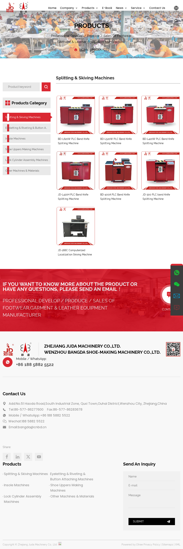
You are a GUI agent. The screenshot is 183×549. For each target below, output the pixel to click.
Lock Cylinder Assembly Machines (26, 160)
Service (136, 8)
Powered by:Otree (132, 544)
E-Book (107, 8)
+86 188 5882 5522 (35, 364)
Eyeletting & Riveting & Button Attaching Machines (26, 127)
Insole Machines (15, 138)
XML (177, 544)
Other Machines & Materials (22, 170)
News (119, 8)
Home (52, 8)
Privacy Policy (152, 544)
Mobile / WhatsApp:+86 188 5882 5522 (39, 415)
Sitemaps (167, 544)
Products (88, 8)
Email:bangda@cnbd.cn (27, 427)
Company (67, 8)
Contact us (157, 8)
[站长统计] (60, 544)
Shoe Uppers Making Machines (24, 149)
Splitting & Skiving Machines (22, 117)
